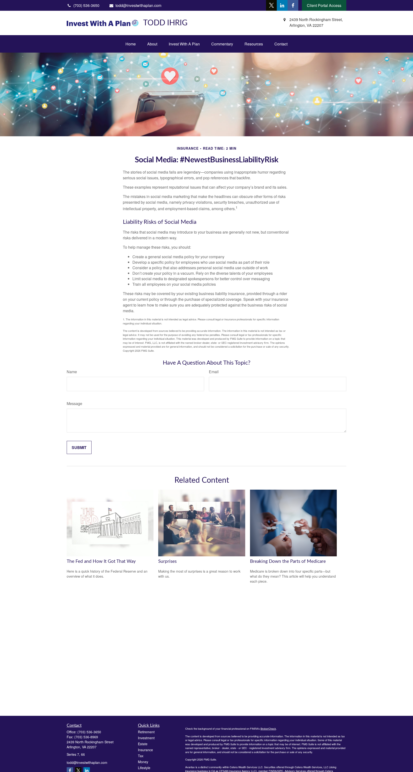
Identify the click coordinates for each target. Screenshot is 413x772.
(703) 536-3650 (89, 731)
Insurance (145, 749)
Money (143, 761)
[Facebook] (293, 5)
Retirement (146, 731)
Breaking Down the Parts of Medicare (288, 561)
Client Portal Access (324, 5)
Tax (140, 755)
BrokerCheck (268, 728)
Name (72, 371)
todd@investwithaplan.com (138, 5)
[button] (130, 43)
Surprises (167, 561)
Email (214, 371)
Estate (142, 743)
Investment (146, 737)
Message (74, 403)
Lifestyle (144, 767)
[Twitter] (271, 5)
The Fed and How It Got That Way (101, 561)
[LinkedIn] (282, 5)
